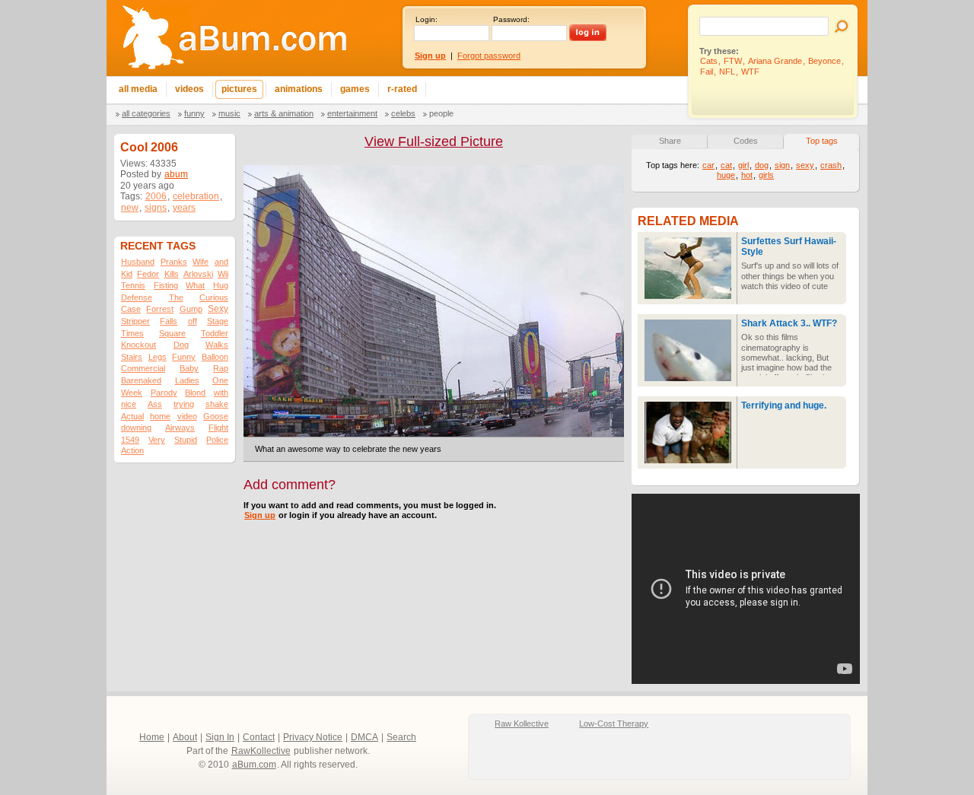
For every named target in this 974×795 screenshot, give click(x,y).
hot (747, 175)
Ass (155, 404)
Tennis (133, 285)
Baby (189, 368)
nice (128, 404)
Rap (220, 368)
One (220, 380)
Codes (746, 140)
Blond (195, 392)
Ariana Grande (775, 60)
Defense (136, 297)
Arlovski (198, 273)
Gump (191, 308)
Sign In (219, 737)
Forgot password (488, 55)
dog (762, 165)
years (184, 207)
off (192, 321)
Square (172, 333)
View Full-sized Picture (433, 141)
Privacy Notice (312, 737)
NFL (727, 71)
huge (726, 175)
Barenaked (141, 380)
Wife (200, 261)
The (176, 297)
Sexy (218, 309)
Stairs (131, 356)
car (708, 165)
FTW (733, 60)
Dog (181, 344)
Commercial (143, 368)
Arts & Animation (284, 113)
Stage (217, 321)
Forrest (159, 308)
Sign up (259, 515)
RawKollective (261, 751)
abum (176, 174)
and (221, 261)
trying (183, 404)
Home (151, 737)
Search (401, 737)
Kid (126, 273)
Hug (220, 285)
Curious (213, 297)
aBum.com (254, 764)
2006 (156, 196)
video (187, 416)
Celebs (403, 113)
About (185, 737)
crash (831, 165)
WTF (750, 71)
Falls (168, 321)
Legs (157, 356)
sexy (805, 165)
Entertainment (352, 113)
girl (743, 165)
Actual (132, 416)
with (221, 392)
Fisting (166, 285)
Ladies (187, 380)
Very (156, 439)
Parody (164, 392)
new (129, 207)
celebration (196, 196)
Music (229, 113)
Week (131, 392)
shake (216, 404)
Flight (218, 427)
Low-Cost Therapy (613, 723)
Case (131, 308)
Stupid (185, 439)
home (160, 416)
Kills (171, 273)
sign (782, 165)
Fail (706, 71)
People (441, 113)
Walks (216, 344)
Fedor (148, 273)
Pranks (174, 261)
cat (726, 165)
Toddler (214, 333)
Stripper (135, 321)
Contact (259, 737)
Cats (709, 60)
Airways (180, 427)
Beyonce (824, 60)
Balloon (215, 356)
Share (670, 140)
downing (136, 427)
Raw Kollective (522, 723)
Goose (215, 416)
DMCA (364, 737)
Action (132, 450)
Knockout (138, 344)
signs (156, 207)
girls (766, 175)
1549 (130, 439)
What (195, 285)
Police (217, 439)
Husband (137, 261)
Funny (194, 113)
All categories (146, 113)
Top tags (822, 140)
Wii (223, 273)
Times (132, 333)
